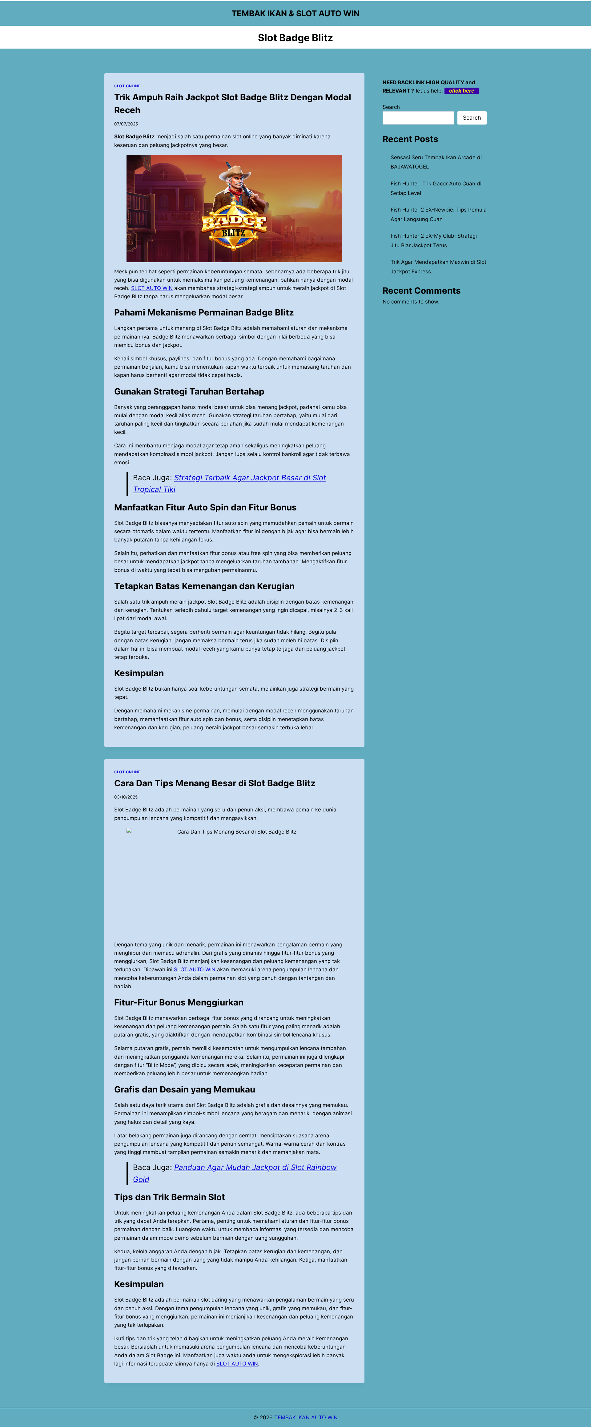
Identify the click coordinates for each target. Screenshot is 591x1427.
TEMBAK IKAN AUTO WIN (306, 1417)
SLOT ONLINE (127, 86)
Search (391, 107)
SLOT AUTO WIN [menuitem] (152, 288)
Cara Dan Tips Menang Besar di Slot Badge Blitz (215, 783)
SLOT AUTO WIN (237, 1364)
